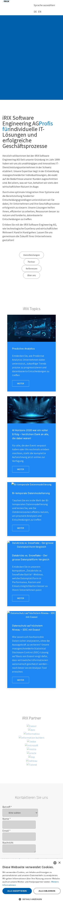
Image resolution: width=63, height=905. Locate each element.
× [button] (59, 863)
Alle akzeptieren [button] (17, 891)
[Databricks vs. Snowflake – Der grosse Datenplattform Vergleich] (31, 573)
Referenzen (31, 268)
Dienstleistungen (31, 255)
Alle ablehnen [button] (47, 891)
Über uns (31, 275)
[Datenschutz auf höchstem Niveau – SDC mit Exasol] (31, 649)
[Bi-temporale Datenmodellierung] (31, 509)
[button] (31, 899)
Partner (31, 261)
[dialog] (31, 882)
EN (39, 11)
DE (35, 11)
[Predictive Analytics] (31, 353)
